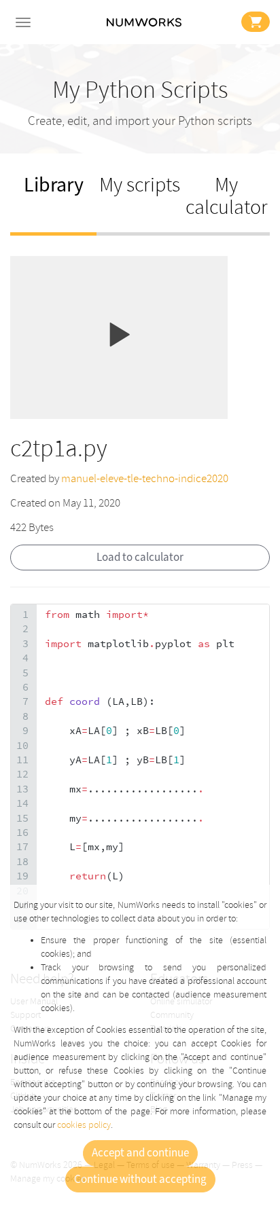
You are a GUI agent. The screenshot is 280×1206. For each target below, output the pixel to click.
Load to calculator (140, 557)
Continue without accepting (140, 1179)
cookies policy (84, 1125)
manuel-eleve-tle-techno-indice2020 (144, 478)
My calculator (227, 196)
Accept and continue (140, 1153)
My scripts (139, 185)
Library (54, 185)
